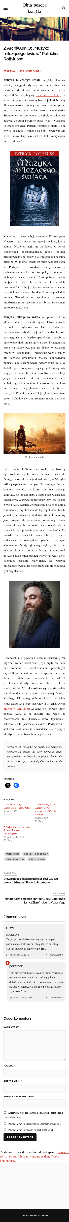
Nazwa (9, 1065)
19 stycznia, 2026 (30, 71)
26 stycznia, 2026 (22, 997)
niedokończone (15, 859)
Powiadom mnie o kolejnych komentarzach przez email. (34, 1123)
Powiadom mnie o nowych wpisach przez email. (30, 1130)
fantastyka (12, 854)
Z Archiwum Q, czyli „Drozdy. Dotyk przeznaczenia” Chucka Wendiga (45, 809)
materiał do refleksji (48, 95)
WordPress (41, 1215)
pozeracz (10, 71)
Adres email (13, 1081)
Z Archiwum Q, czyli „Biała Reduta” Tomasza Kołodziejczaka (17, 830)
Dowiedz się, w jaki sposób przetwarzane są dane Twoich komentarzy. (34, 1156)
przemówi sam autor (16, 708)
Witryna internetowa (19, 1096)
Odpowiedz (56, 955)
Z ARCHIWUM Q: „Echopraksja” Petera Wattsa (17, 806)
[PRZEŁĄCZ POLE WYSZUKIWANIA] (63, 8)
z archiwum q (37, 859)
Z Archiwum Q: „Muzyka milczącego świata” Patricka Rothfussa (31, 53)
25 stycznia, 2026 (19, 955)
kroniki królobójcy (36, 854)
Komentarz (12, 1027)
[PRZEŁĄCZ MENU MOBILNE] (6, 8)
